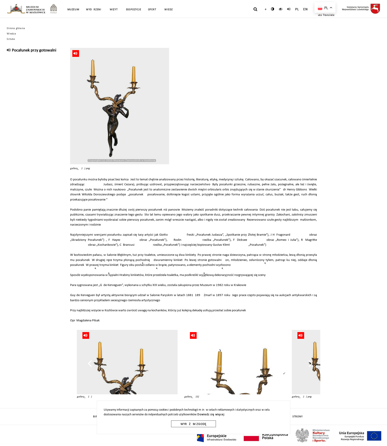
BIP (95, 416)
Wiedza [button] (169, 9)
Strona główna (16, 28)
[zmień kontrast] (272, 9)
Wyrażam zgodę (193, 424)
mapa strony (293, 416)
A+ (264, 9)
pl (297, 9)
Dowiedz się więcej (210, 414)
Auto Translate (325, 15)
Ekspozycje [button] (133, 9)
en (305, 9)
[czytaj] (281, 9)
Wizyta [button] (114, 9)
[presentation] (90, 363)
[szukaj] (255, 9)
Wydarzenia (94, 9)
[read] (289, 9)
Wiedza (11, 33)
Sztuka (11, 39)
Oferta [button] (153, 9)
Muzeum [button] (73, 9)
